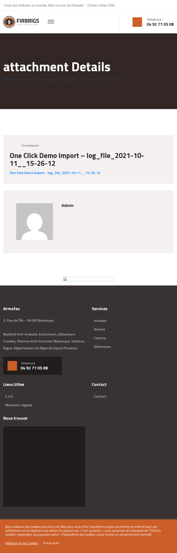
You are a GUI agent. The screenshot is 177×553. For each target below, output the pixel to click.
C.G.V (9, 396)
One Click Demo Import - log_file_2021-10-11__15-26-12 (55, 172)
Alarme (99, 329)
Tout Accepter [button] (51, 543)
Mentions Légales (18, 405)
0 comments (30, 145)
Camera (100, 337)
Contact (100, 396)
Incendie (100, 320)
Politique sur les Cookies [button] (21, 543)
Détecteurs (102, 346)
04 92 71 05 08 (160, 24)
